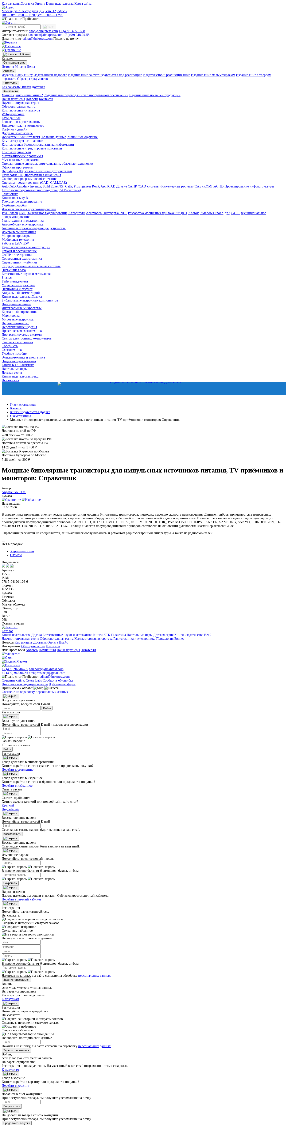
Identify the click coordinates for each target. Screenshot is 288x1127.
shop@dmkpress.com (43, 31)
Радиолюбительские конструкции (26, 247)
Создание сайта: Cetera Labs (22, 680)
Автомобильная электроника (22, 224)
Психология (10, 380)
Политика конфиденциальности (25, 684)
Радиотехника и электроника (23, 220)
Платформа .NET (114, 213)
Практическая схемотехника (22, 331)
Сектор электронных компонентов (27, 338)
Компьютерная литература (21, 110)
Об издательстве (14, 62)
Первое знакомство (15, 323)
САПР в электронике (17, 255)
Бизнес (7, 277)
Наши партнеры (13, 99)
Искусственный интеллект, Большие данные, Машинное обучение (50, 137)
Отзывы (16, 555)
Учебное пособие (14, 353)
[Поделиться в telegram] (11, 566)
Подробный (10, 809)
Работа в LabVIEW (15, 243)
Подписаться (11, 1106)
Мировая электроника (18, 319)
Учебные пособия (14, 205)
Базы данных (11, 118)
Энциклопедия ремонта (19, 361)
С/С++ (235, 213)
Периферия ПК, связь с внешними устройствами (37, 171)
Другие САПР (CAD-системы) (138, 186)
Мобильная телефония (18, 239)
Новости (32, 99)
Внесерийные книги (16, 304)
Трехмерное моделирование (22, 201)
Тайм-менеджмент (15, 281)
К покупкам (10, 999)
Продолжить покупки (16, 1123)
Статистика (10, 194)
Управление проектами (18, 285)
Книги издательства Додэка (22, 296)
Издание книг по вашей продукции (154, 95)
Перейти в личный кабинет (21, 899)
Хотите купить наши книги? (22, 95)
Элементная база (14, 270)
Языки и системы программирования (29, 209)
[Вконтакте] (11, 665)
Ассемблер (94, 213)
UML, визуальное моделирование (43, 213)
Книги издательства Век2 (20, 376)
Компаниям (10, 91)
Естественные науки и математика (26, 274)
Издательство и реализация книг (166, 75)
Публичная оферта (62, 684)
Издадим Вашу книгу (17, 75)
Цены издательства (60, 3)
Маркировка (11, 315)
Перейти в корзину (15, 1085)
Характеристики (22, 551)
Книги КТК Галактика (18, 365)
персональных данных (94, 975)
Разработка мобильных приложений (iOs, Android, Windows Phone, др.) (179, 213)
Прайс (63, 642)
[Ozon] (7, 657)
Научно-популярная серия (20, 103)
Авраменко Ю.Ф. (14, 492)
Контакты (46, 99)
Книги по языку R (15, 198)
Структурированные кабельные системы (31, 266)
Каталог (7, 631)
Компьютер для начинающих (22, 141)
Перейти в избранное (17, 785)
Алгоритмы (76, 213)
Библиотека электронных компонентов (30, 300)
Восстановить (12, 833)
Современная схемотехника (22, 258)
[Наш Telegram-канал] (144, 388)
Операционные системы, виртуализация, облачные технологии (47, 163)
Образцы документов (32, 78)
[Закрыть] (10, 696)
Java (5, 213)
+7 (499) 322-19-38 (72, 31)
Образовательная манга (18, 106)
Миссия (20, 66)
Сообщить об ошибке (58, 680)
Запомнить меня (18, 745)
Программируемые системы (22, 334)
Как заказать (11, 3)
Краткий (8, 805)
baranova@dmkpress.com (45, 35)
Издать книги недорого (50, 75)
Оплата (40, 3)
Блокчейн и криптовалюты (21, 122)
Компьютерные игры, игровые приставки (32, 148)
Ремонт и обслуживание (19, 251)
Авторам (8, 70)
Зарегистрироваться (16, 979)
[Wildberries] (11, 654)
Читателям (10, 82)
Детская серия (12, 372)
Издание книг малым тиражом (213, 75)
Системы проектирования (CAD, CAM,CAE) (34, 182)
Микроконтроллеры (16, 236)
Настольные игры (14, 369)
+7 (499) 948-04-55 (76, 35)
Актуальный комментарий (21, 293)
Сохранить (10, 883)
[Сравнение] (11, 50)
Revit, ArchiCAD (104, 186)
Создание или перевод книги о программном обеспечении (86, 95)
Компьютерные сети (16, 152)
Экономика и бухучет (17, 289)
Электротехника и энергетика (23, 357)
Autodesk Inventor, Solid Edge (37, 186)
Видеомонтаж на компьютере (23, 125)
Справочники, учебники (19, 262)
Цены (31, 66)
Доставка (27, 3)
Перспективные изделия (19, 327)
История (8, 66)
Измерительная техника (19, 232)
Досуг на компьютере (17, 133)
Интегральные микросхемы (22, 308)
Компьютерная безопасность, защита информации (38, 144)
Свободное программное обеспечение (29, 179)
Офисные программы (17, 167)
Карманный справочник (19, 312)
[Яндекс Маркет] (14, 661)
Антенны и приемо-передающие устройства (34, 228)
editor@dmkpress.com (37, 38)
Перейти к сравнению (18, 769)
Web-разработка (13, 114)
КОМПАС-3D (213, 186)
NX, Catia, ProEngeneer (74, 186)
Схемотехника (12, 350)
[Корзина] (9, 42)
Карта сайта (83, 3)
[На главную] (9, 22)
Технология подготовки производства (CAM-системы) (41, 190)
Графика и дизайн (14, 129)
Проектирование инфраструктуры (249, 186)
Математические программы (22, 156)
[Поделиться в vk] (4, 566)
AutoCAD (9, 186)
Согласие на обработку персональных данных (35, 692)
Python (13, 213)
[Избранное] (11, 46)
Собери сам (10, 346)
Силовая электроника (17, 342)
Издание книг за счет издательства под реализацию (105, 75)
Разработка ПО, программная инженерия (31, 175)
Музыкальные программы (20, 160)
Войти (47, 708)
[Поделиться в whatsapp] (8, 566)
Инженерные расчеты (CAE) (182, 186)
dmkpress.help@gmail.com (47, 673)
